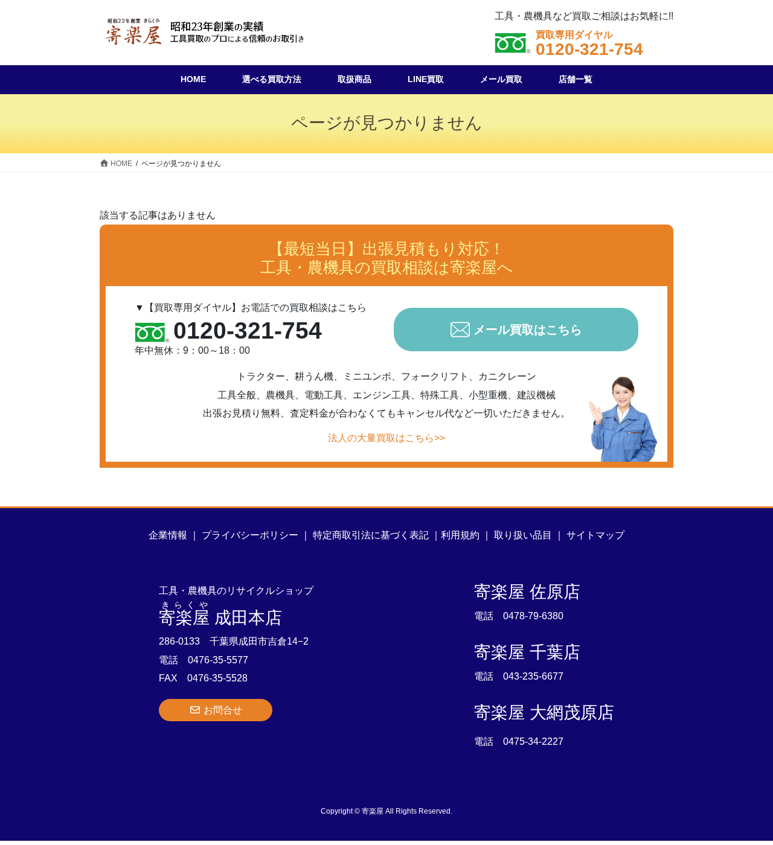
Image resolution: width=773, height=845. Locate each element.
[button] (215, 710)
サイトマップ (595, 535)
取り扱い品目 (523, 535)
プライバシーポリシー (250, 535)
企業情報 (168, 535)
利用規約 (460, 535)
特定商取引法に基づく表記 (371, 535)
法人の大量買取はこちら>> (386, 438)
